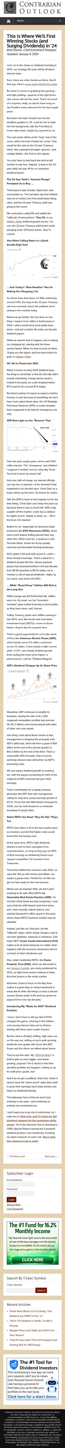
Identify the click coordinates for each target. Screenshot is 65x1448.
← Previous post (16, 1156)
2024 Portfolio (43, 1055)
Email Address (14, 1180)
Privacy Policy (54, 1437)
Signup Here (13, 1204)
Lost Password (15, 1208)
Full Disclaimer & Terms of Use (31, 1437)
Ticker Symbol (14, 1284)
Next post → (51, 1156)
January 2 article (20, 968)
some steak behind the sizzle (41, 84)
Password (12, 1189)
